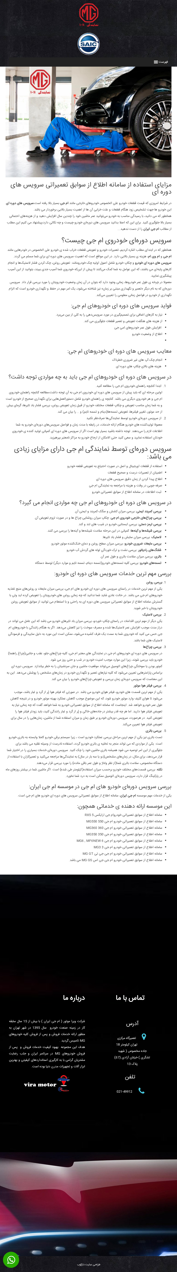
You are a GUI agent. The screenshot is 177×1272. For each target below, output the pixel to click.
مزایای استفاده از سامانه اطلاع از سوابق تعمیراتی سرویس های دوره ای (90, 189)
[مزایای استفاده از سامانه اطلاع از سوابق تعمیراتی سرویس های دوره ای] (88, 174)
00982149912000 (11, 1260)
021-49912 (124, 1092)
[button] (163, 62)
